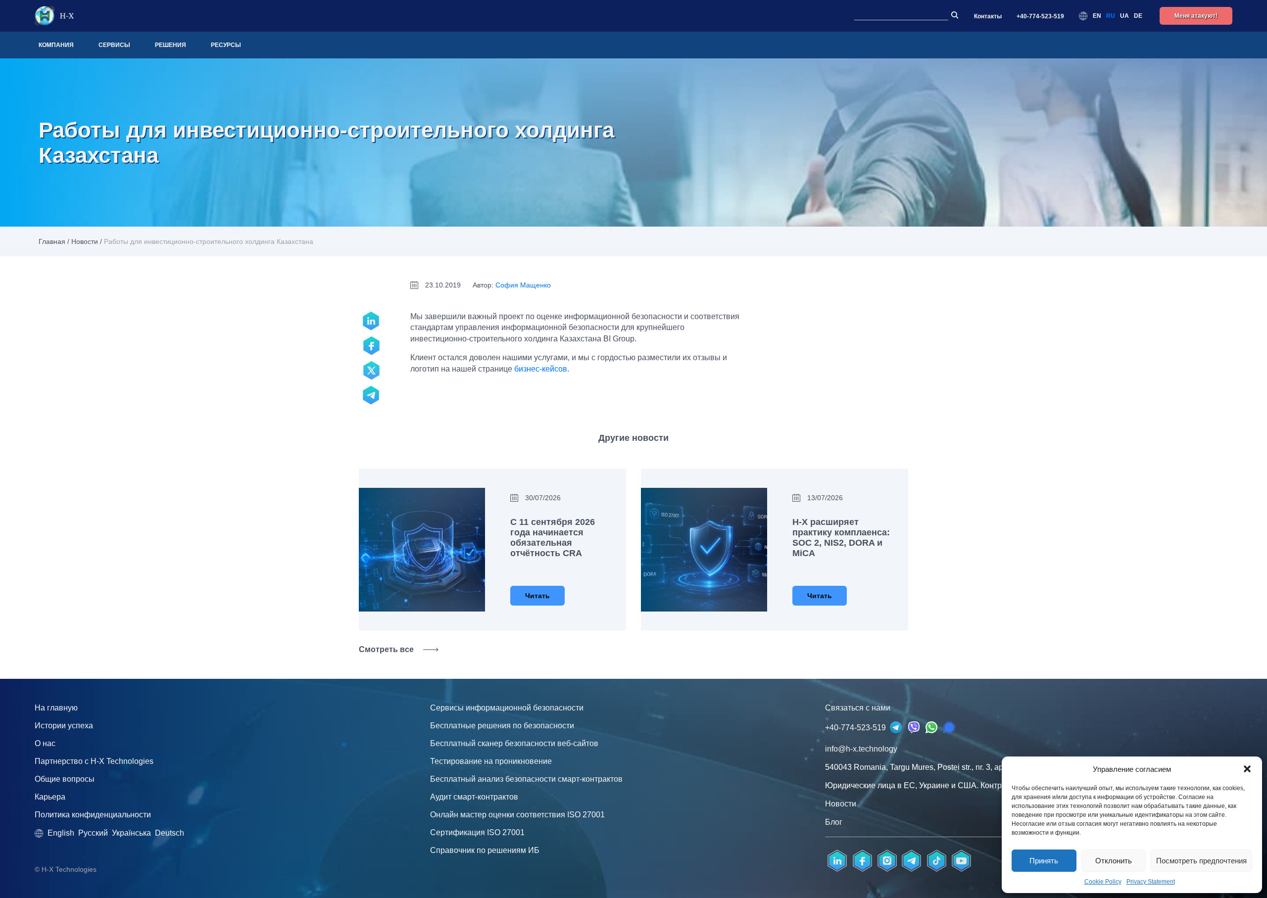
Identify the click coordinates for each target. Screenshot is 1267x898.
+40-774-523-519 (1040, 16)
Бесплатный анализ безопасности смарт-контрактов (526, 779)
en (1097, 15)
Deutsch (169, 833)
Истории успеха (64, 725)
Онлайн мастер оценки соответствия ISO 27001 (517, 814)
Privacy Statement (1150, 881)
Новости (84, 241)
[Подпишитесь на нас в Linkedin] (837, 861)
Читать (537, 596)
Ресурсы (226, 45)
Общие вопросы (65, 779)
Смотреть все (386, 649)
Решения (170, 45)
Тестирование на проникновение (491, 761)
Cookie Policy (1102, 881)
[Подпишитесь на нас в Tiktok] (936, 861)
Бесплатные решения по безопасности (502, 725)
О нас (45, 743)
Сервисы (114, 45)
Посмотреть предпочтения (1201, 860)
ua (1124, 15)
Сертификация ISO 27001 (477, 832)
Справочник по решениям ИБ (484, 850)
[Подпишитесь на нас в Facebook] (862, 861)
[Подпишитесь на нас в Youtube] (961, 861)
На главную (56, 708)
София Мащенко (523, 285)
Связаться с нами (857, 708)
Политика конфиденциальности (93, 814)
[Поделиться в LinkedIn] (371, 321)
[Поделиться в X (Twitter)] (371, 370)
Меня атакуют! (1196, 15)
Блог (833, 822)
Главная (52, 241)
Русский (93, 833)
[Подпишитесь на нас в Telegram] (371, 395)
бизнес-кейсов (540, 369)
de (1138, 15)
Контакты (988, 16)
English (61, 833)
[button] (1247, 769)
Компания (56, 45)
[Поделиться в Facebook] (371, 345)
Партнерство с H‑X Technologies (94, 761)
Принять (1043, 860)
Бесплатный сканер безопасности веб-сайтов (514, 743)
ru (1110, 15)
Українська (131, 833)
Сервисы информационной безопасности (507, 708)
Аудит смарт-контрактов (474, 797)
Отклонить (1113, 860)
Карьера (50, 797)
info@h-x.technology (861, 749)
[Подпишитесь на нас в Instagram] (887, 861)
